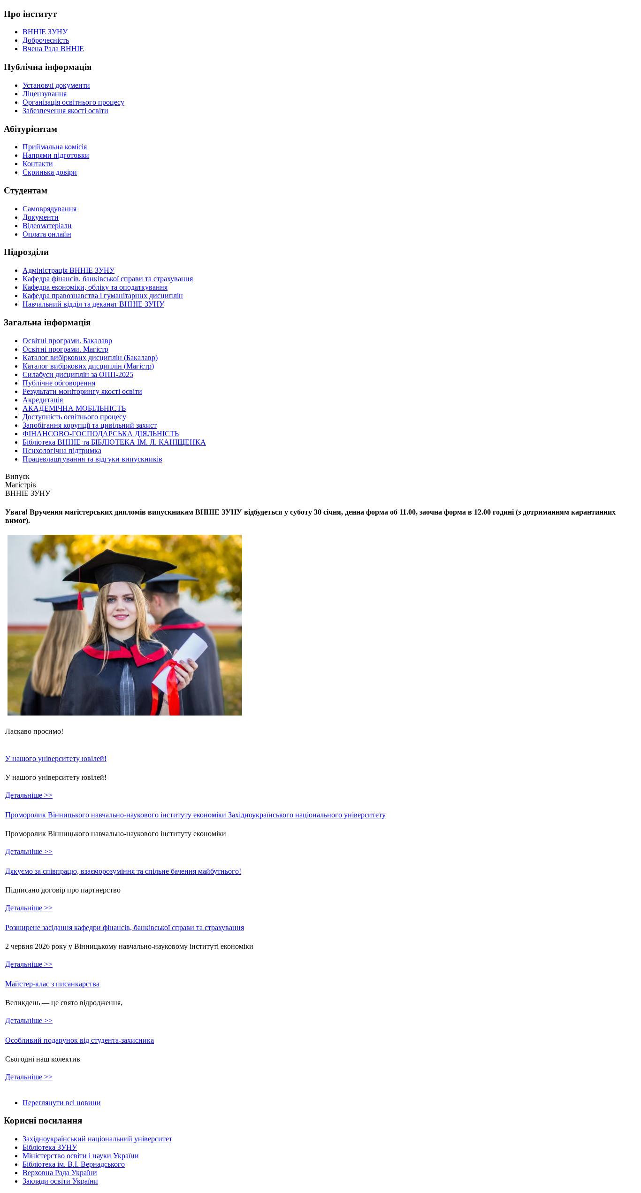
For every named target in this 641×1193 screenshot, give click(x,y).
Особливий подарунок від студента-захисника (79, 1040)
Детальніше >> (29, 795)
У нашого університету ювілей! (56, 758)
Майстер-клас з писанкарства (52, 984)
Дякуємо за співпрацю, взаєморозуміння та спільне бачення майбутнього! (123, 871)
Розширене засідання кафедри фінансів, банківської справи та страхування (124, 927)
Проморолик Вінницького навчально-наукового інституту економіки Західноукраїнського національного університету (195, 815)
